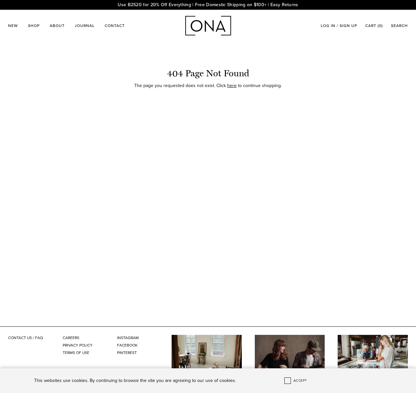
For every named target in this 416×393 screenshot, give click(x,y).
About (57, 25)
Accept (300, 381)
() (374, 25)
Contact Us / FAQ (25, 338)
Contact (115, 25)
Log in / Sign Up (339, 25)
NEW (13, 25)
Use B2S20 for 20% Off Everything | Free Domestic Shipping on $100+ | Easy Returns (208, 4)
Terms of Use (76, 352)
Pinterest (127, 352)
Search (399, 25)
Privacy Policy (78, 345)
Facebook (127, 345)
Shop (34, 25)
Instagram (128, 338)
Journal (85, 25)
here (232, 85)
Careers (71, 338)
